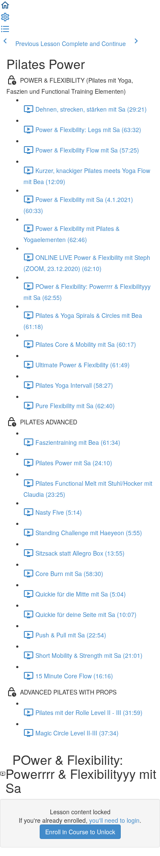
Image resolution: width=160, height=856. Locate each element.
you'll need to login (114, 820)
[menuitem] (5, 19)
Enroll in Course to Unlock (80, 831)
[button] (5, 7)
